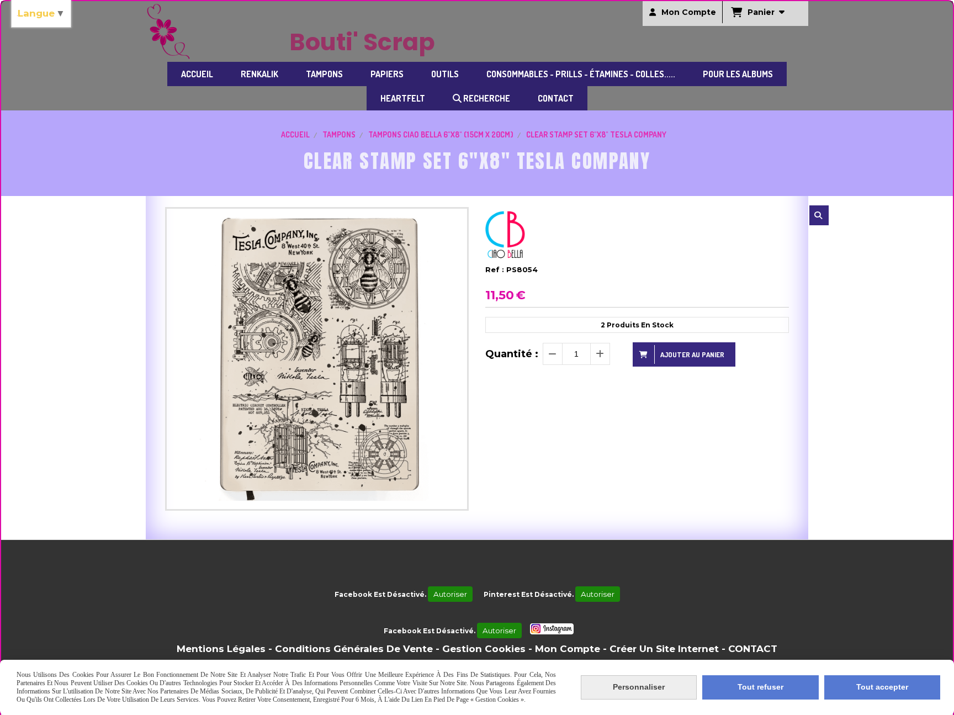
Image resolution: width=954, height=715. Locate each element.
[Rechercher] (819, 215)
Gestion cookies (484, 648)
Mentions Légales (221, 648)
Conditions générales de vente (354, 648)
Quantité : (511, 354)
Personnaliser (639, 686)
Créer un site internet (664, 648)
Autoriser (450, 594)
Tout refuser (760, 686)
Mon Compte (567, 648)
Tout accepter (882, 686)
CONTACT (752, 648)
